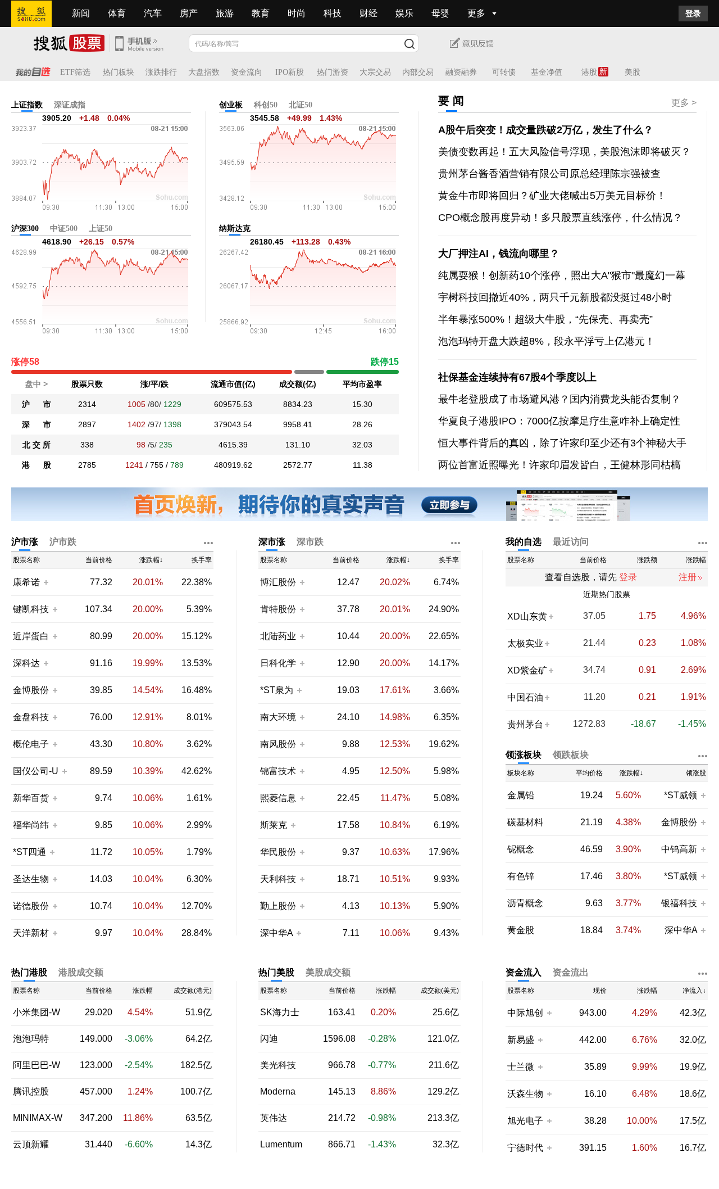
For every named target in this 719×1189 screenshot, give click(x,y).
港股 (589, 72)
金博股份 (31, 690)
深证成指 (69, 105)
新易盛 (520, 1040)
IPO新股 (289, 72)
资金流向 (246, 72)
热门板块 (118, 72)
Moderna (277, 1091)
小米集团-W (36, 1012)
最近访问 (571, 541)
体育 (117, 13)
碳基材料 (525, 822)
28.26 (362, 424)
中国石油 (525, 697)
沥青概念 (525, 903)
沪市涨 (24, 541)
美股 (632, 72)
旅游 (225, 13)
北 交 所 (36, 444)
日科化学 (278, 663)
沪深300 (25, 228)
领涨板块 (523, 754)
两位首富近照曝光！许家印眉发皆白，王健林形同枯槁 (559, 465)
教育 (261, 13)
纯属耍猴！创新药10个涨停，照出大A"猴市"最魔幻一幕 (561, 275)
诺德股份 (31, 906)
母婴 (440, 13)
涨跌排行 (161, 72)
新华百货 (31, 798)
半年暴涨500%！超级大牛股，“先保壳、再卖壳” (545, 319)
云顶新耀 (31, 1144)
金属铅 (520, 795)
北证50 (300, 105)
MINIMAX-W (37, 1118)
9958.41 (297, 424)
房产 (189, 13)
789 (177, 464)
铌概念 (520, 849)
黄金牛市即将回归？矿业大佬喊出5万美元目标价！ (552, 195)
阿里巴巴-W (36, 1065)
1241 (134, 464)
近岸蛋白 (31, 636)
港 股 (36, 464)
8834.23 (297, 404)
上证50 (100, 228)
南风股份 (278, 744)
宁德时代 (525, 1147)
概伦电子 (31, 744)
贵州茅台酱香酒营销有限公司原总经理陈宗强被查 (549, 173)
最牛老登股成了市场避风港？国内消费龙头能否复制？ (559, 399)
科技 (333, 13)
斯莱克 (274, 825)
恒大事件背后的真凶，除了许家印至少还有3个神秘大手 (562, 443)
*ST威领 (681, 795)
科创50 (265, 105)
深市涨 (271, 541)
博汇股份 (278, 582)
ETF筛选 (75, 72)
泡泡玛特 (31, 1038)
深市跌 (310, 541)
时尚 (297, 13)
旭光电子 (525, 1120)
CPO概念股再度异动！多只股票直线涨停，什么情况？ (560, 217)
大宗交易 (375, 72)
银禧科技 (679, 903)
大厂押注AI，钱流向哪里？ (498, 253)
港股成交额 (80, 972)
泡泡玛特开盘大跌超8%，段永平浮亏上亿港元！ (546, 341)
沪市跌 (62, 541)
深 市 (36, 424)
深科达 (26, 663)
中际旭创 (525, 1013)
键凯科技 (31, 609)
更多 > (684, 102)
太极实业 (525, 643)
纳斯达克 (235, 228)
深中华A (277, 933)
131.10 (297, 444)
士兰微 (520, 1067)
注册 (688, 577)
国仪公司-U (35, 771)
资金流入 (523, 972)
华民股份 (278, 852)
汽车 (153, 13)
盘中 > (36, 383)
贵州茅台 (525, 724)
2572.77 (297, 464)
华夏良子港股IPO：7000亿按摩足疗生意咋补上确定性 (559, 421)
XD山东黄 (527, 616)
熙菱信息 (278, 798)
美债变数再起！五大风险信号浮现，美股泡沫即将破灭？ (564, 151)
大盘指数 (204, 72)
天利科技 (278, 879)
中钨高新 (679, 849)
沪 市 (36, 404)
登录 (693, 13)
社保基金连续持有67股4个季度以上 (517, 377)
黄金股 (520, 930)
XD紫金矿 (527, 670)
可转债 (504, 72)
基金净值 (546, 72)
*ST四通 (29, 852)
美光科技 (278, 1065)
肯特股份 (278, 609)
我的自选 (523, 541)
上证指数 (27, 105)
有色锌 (520, 876)
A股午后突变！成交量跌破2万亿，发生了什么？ (545, 129)
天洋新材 (31, 933)
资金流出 (571, 972)
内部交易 (418, 72)
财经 (368, 13)
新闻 (81, 13)
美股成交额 (328, 972)
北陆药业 (278, 636)
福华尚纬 (31, 825)
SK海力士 (279, 1012)
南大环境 (278, 717)
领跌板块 (571, 754)
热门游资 (332, 72)
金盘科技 (31, 717)
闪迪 (269, 1038)
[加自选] (45, 582)
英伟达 (273, 1118)
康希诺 (26, 582)
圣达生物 (31, 879)
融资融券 (461, 72)
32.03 (362, 444)
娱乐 (404, 13)
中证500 (64, 228)
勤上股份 (278, 906)
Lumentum (281, 1144)
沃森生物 (525, 1093)
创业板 (231, 105)
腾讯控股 (31, 1091)
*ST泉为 (277, 690)
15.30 (362, 404)
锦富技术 (278, 771)
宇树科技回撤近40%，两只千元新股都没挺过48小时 (555, 297)
